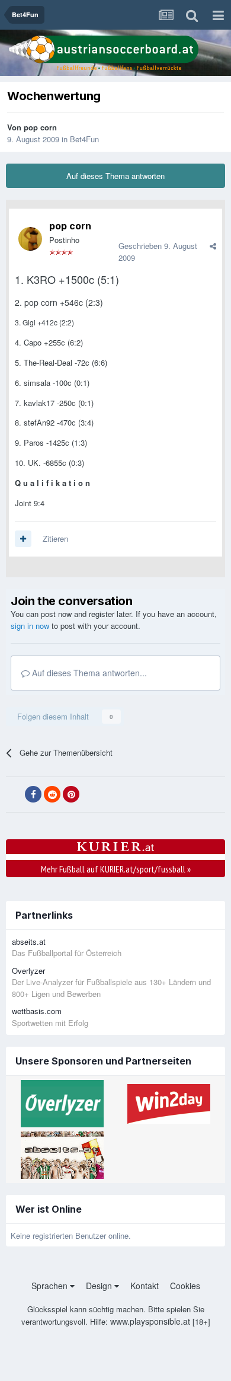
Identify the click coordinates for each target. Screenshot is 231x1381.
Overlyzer (28, 970)
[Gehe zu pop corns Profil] (30, 239)
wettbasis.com (37, 1010)
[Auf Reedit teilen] (52, 794)
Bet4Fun (84, 139)
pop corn (40, 127)
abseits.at (29, 941)
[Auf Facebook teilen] (33, 794)
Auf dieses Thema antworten (115, 175)
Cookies (185, 1286)
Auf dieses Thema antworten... (88, 673)
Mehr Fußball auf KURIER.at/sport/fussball (116, 869)
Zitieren (55, 538)
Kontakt (144, 1286)
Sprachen (50, 1286)
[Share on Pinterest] (71, 794)
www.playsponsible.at (150, 1321)
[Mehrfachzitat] (23, 538)
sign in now (30, 625)
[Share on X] (14, 795)
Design (100, 1286)
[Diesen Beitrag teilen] (213, 245)
